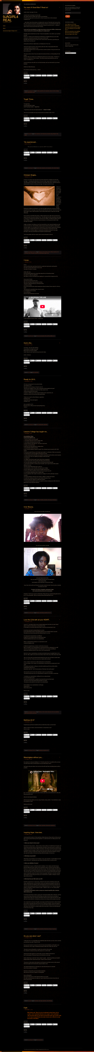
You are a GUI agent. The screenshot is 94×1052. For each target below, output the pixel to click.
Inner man (53, 711)
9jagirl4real (10, 18)
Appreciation (41, 424)
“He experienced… (30, 142)
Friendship (41, 499)
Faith (25, 1007)
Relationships (29, 92)
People (26, 92)
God (29, 133)
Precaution (32, 253)
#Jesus (40, 825)
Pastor (29, 253)
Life (30, 133)
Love (35, 251)
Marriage (26, 253)
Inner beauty (41, 612)
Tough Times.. (29, 99)
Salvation (48, 133)
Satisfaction (53, 825)
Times (57, 133)
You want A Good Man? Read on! (36, 7)
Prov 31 (49, 612)
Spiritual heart (29, 713)
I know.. (26, 260)
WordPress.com (46, 1049)
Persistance (54, 499)
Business (40, 251)
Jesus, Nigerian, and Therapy (70, 24)
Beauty (38, 612)
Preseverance (44, 133)
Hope (31, 251)
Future (49, 251)
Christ (43, 711)
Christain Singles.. (30, 175)
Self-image (50, 1000)
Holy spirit (49, 711)
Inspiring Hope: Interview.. (33, 832)
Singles (45, 253)
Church (43, 251)
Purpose (50, 928)
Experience (41, 750)
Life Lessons (50, 499)
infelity (51, 251)
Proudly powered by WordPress (29, 1049)
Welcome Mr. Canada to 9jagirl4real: (72, 25)
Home (4, 25)
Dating (46, 251)
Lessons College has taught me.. (36, 431)
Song (51, 133)
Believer (40, 711)
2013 (38, 424)
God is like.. (28, 343)
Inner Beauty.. (29, 507)
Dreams (38, 928)
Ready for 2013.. (30, 379)
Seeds (26, 713)
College (38, 499)
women (33, 92)
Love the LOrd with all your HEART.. (37, 619)
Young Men (54, 928)
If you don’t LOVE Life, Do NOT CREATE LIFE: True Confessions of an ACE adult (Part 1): (72, 28)
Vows (48, 253)
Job (30, 1000)
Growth (46, 711)
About (4, 28)
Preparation (37, 253)
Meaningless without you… (33, 757)
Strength (54, 133)
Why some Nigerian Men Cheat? (71, 34)
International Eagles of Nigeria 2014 (10, 30)
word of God (34, 713)
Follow (67, 16)
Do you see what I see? (32, 936)
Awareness (36, 1000)
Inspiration (38, 133)
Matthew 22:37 (29, 720)
